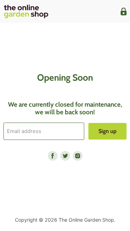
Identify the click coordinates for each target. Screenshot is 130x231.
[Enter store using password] (123, 11)
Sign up (107, 131)
